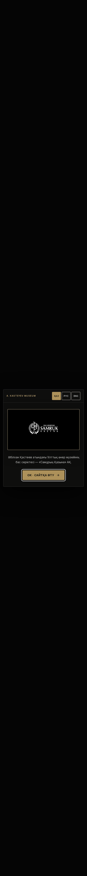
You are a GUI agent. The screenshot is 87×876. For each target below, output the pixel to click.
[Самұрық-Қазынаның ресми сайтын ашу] (43, 429)
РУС (66, 395)
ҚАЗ (56, 395)
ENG (76, 395)
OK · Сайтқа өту (40, 475)
